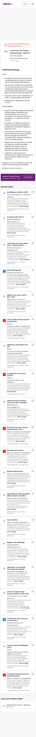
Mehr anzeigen (24, 206)
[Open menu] (32, 4)
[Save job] (33, 192)
